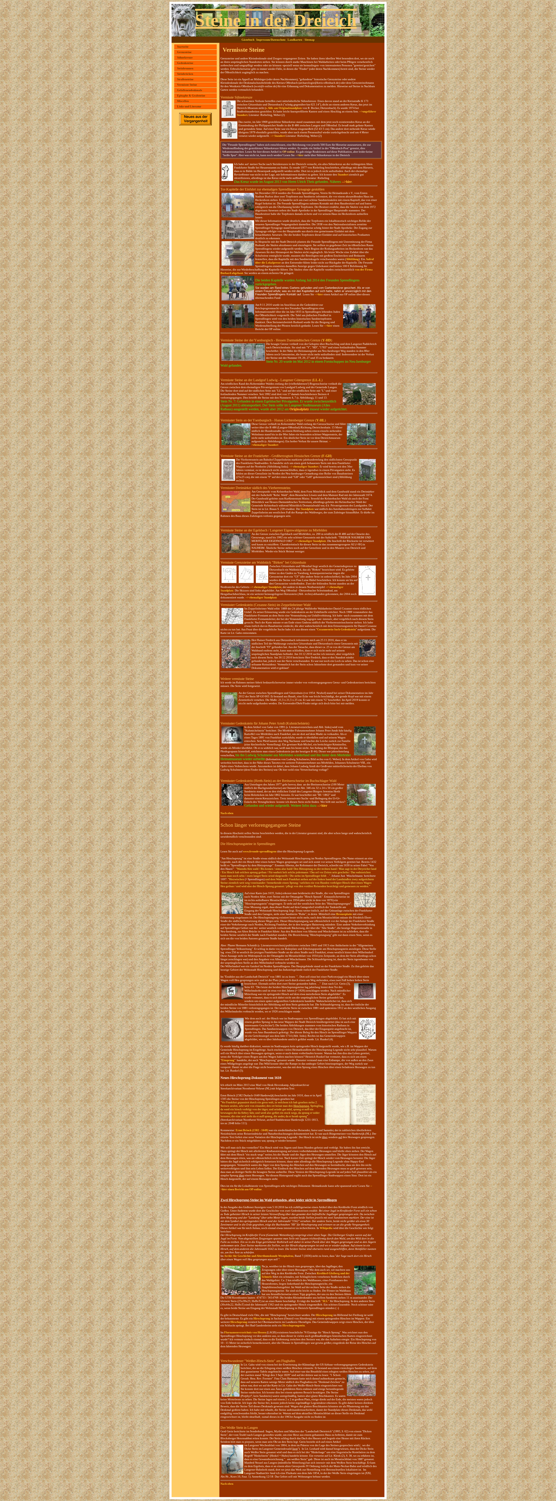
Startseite (183, 46)
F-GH (326, 456)
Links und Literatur (189, 106)
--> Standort (277, 135)
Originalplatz (299, 409)
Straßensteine (185, 79)
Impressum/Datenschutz (271, 39)
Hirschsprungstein (293, 1325)
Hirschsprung (324, 1315)
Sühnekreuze (185, 57)
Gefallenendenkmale (189, 90)
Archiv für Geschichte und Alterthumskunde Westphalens (258, 1255)
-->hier (299, 155)
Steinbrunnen (185, 68)
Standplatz (307, 509)
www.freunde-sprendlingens (259, 851)
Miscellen (183, 101)
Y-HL (320, 420)
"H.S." (325, 1301)
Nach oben (226, 813)
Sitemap (309, 39)
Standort (343, 174)
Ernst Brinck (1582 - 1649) (252, 1130)
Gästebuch (248, 39)
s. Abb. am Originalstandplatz (284, 108)
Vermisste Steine (187, 84)
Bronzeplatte (344, 914)
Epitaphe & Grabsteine (191, 95)
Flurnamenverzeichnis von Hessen (245, 1332)
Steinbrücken (185, 73)
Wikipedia (326, 1228)
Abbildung (352, 259)
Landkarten (295, 39)
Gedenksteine (185, 63)
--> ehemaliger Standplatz (310, 541)
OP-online (288, 151)
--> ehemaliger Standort (303, 466)
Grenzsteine (184, 52)
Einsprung (228, 1060)
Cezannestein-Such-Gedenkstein (336, 629)
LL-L (317, 380)
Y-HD (326, 340)
